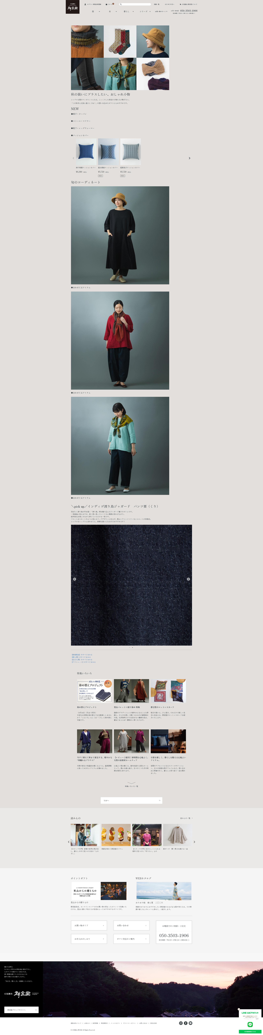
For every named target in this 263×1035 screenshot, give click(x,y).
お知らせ (87, 1023)
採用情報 (95, 1023)
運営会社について (76, 1023)
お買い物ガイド (81, 925)
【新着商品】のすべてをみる (81, 654)
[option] (131, 585)
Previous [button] (74, 579)
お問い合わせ (123, 925)
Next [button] (188, 579)
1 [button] (129, 648)
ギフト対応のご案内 (125, 938)
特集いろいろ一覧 (131, 786)
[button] (73, 158)
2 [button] (133, 648)
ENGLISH (153, 1023)
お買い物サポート (160, 11)
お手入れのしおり (82, 938)
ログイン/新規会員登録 (94, 4)
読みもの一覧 (185, 818)
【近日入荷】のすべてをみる (81, 659)
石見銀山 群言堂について (189, 4)
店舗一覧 (156, 4)
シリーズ (143, 11)
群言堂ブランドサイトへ (16, 1010)
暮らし (127, 11)
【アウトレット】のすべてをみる (83, 662)
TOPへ (106, 800)
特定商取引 (104, 1023)
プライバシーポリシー (129, 1023)
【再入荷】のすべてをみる (81, 657)
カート (110, 4)
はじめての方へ (169, 4)
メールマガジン (115, 1023)
